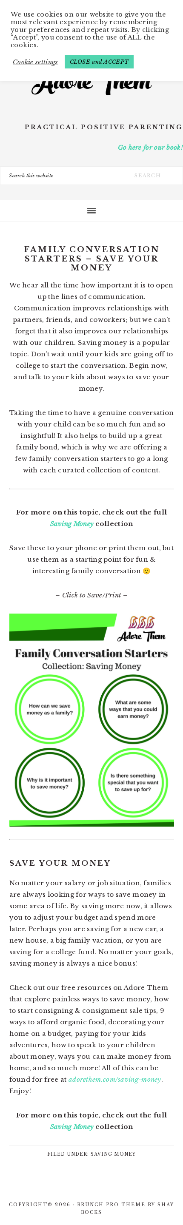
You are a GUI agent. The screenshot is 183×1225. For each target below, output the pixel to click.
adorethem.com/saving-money (115, 1079)
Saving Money (72, 524)
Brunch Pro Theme (111, 1205)
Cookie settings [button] (35, 62)
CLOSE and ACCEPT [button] (99, 61)
